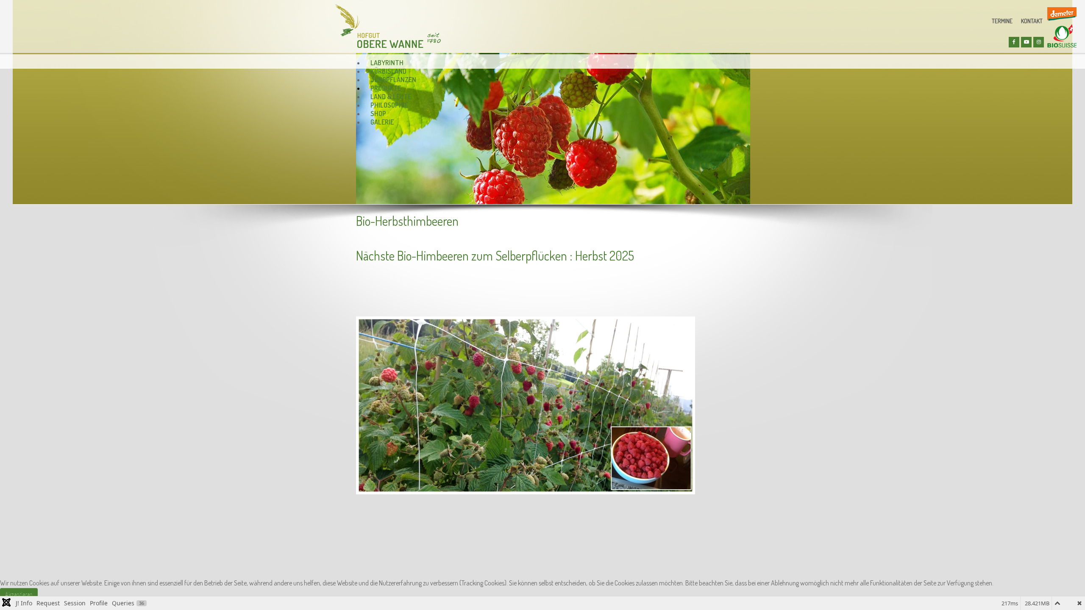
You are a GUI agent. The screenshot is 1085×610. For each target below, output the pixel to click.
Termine (1002, 21)
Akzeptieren (19, 593)
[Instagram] (1038, 42)
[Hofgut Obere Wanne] (388, 26)
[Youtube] (1026, 42)
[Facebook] (1014, 42)
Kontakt (1032, 21)
